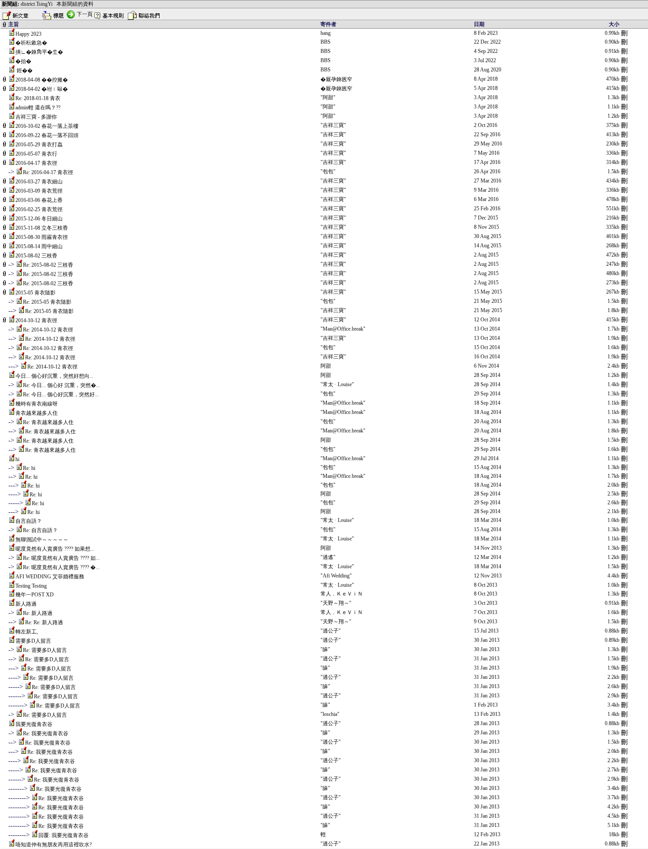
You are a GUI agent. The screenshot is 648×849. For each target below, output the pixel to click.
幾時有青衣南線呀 (36, 404)
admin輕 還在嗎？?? (37, 107)
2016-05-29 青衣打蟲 (39, 145)
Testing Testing (31, 586)
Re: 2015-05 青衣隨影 (47, 302)
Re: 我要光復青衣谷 (45, 733)
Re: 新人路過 (37, 613)
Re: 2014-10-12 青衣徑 (48, 330)
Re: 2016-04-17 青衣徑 (48, 172)
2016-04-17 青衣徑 (36, 163)
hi (17, 459)
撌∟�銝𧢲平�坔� (39, 52)
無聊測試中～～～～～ (41, 539)
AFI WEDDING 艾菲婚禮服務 (49, 576)
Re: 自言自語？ (40, 530)
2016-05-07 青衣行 (36, 154)
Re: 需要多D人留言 (45, 650)
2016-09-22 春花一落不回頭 (46, 135)
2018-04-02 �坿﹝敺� (41, 89)
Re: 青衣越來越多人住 (48, 422)
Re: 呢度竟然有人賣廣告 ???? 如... (61, 558)
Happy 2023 (28, 34)
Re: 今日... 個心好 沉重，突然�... (61, 385)
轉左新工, (26, 632)
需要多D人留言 (33, 641)
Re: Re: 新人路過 (44, 622)
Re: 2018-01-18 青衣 (37, 98)
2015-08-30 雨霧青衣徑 (41, 237)
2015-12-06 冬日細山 (39, 219)
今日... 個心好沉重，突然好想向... (54, 376)
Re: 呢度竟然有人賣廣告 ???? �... (61, 567)
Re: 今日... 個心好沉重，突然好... (61, 394)
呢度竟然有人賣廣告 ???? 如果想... (54, 549)
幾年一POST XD (34, 595)
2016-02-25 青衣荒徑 (39, 209)
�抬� (23, 61)
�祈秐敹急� (31, 43)
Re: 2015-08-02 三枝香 (48, 265)
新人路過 (26, 604)
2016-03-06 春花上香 (39, 200)
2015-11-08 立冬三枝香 (41, 228)
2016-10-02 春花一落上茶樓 (46, 126)
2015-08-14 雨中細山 (39, 246)
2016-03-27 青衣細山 (39, 182)
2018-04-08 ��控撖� (41, 80)
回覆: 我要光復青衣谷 (63, 835)
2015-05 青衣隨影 (35, 293)
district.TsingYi (36, 4)
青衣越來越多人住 (36, 413)
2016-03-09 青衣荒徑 (39, 191)
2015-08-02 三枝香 (36, 256)
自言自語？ (28, 521)
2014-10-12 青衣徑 (36, 320)
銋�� (24, 70)
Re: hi (29, 468)
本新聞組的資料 (74, 4)
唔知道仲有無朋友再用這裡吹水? (53, 845)
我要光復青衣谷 (33, 724)
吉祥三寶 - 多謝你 (36, 117)
